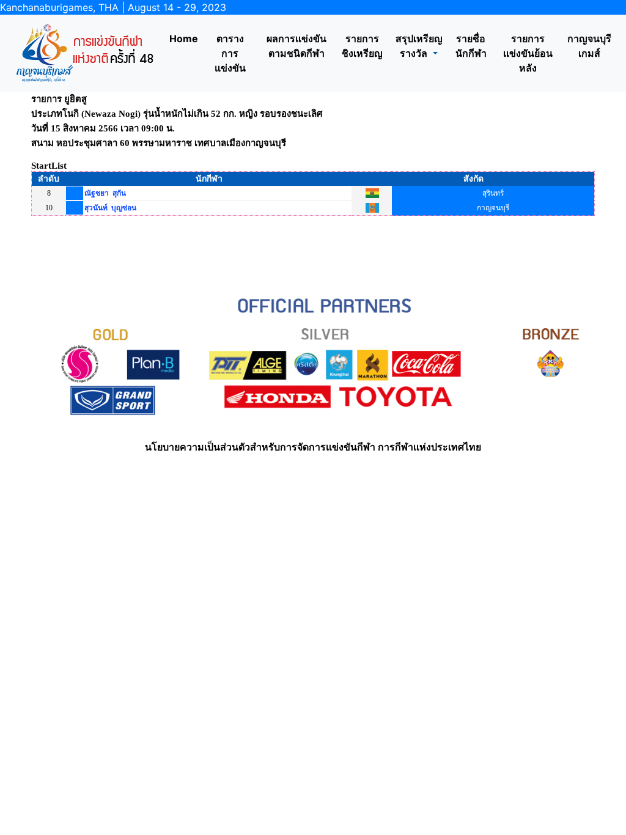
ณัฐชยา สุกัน (105, 193)
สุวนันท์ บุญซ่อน (110, 208)
